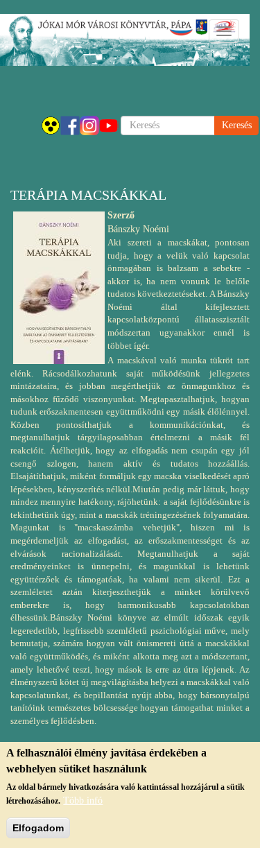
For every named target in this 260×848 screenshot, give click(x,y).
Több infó (83, 800)
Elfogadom (38, 827)
